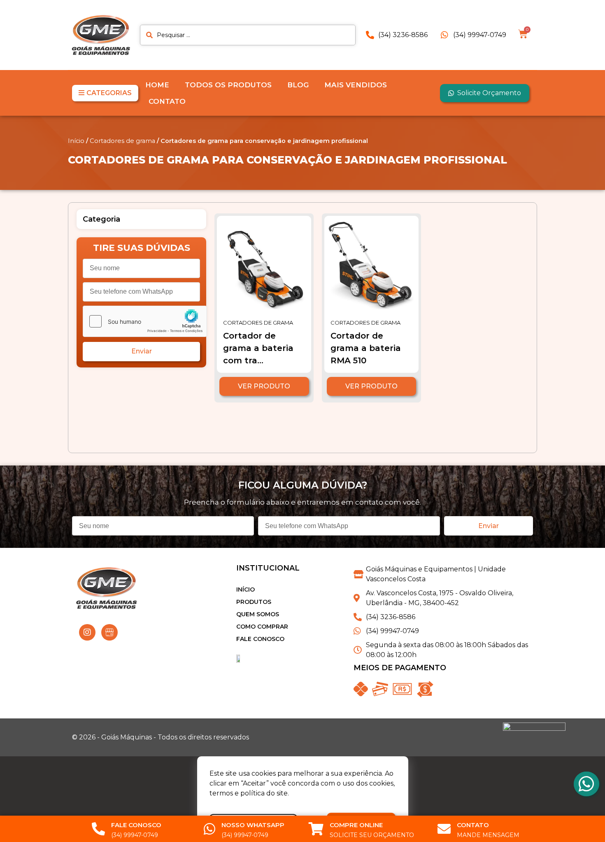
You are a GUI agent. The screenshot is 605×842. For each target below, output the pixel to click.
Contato (167, 101)
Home (157, 85)
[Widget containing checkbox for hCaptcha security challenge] (145, 321)
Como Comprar (262, 626)
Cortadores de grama (122, 141)
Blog (298, 85)
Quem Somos (257, 614)
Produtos (253, 602)
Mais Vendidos (355, 85)
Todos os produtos (228, 85)
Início (76, 141)
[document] (302, 799)
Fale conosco (260, 639)
